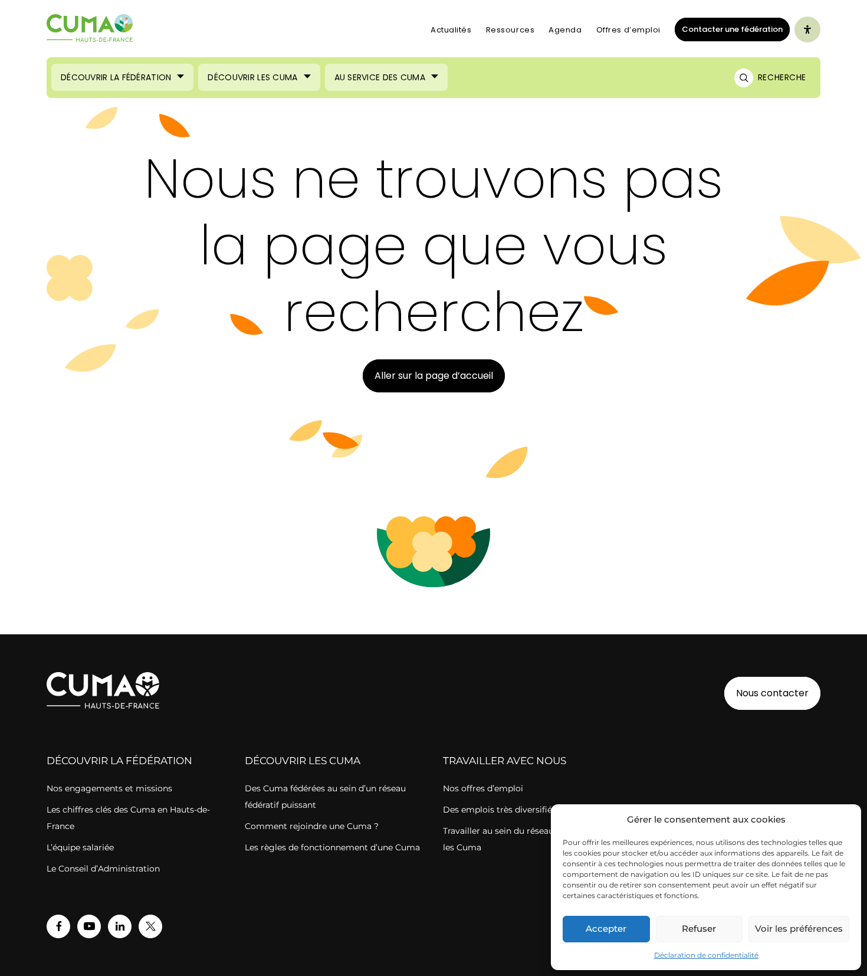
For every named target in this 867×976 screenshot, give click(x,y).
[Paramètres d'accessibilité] (807, 29)
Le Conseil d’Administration (103, 868)
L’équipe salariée (80, 847)
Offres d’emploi (628, 29)
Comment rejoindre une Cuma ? (312, 826)
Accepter (606, 928)
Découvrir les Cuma (252, 77)
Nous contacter (772, 693)
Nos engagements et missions (109, 788)
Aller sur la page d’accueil (434, 375)
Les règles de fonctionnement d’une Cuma (332, 847)
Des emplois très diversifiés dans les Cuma (531, 809)
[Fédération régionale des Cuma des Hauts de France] (90, 29)
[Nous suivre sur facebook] (58, 926)
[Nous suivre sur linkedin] (120, 926)
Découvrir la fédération (119, 761)
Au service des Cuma (379, 77)
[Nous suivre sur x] (150, 926)
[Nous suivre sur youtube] (89, 926)
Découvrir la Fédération (116, 77)
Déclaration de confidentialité (706, 955)
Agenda (565, 29)
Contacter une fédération (729, 29)
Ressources (510, 29)
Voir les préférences (799, 928)
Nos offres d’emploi (483, 788)
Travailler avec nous (504, 761)
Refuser (699, 928)
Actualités (451, 29)
